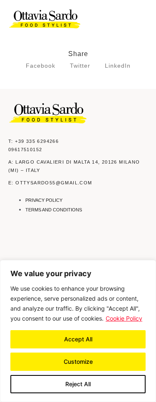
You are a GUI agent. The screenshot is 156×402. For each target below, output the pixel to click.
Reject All (78, 383)
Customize (78, 361)
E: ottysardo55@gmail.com (50, 182)
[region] (78, 331)
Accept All (78, 339)
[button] (142, 19)
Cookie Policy (124, 318)
